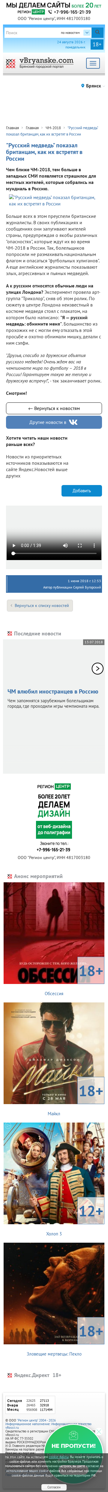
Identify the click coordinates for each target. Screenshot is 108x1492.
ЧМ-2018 (53, 127)
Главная (12, 127)
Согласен (54, 1487)
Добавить (82, 491)
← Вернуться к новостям (54, 408)
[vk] (74, 422)
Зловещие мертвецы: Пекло (65, 1339)
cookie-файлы (59, 1457)
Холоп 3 (74, 1219)
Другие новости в (47, 422)
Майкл (75, 1099)
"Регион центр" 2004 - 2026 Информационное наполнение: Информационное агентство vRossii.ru (48, 1424)
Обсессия (74, 978)
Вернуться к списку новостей (42, 605)
